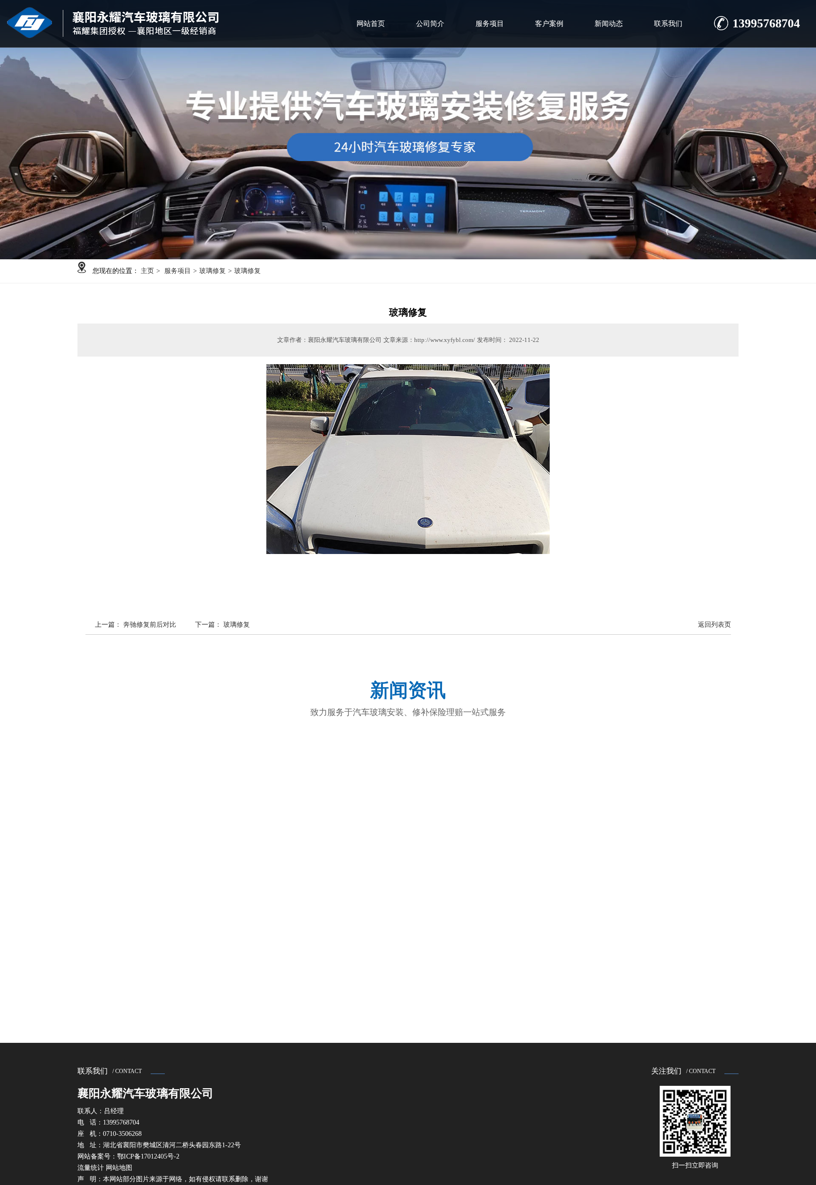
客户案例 (549, 23)
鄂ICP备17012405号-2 (148, 1156)
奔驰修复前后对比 (149, 624)
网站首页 (371, 23)
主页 (147, 270)
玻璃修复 (212, 270)
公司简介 (430, 23)
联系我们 (668, 23)
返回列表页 (714, 624)
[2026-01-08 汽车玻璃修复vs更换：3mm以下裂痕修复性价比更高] (169, 849)
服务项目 (490, 23)
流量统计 (90, 1167)
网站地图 (119, 1167)
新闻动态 (609, 23)
